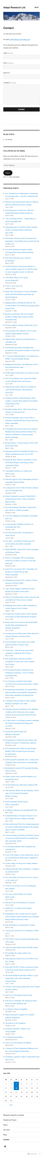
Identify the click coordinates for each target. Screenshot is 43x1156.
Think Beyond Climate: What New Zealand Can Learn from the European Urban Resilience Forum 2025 (20, 389)
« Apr (10, 1105)
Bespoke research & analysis (13, 1115)
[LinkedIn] (5, 1146)
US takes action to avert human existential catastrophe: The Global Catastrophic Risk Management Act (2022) (22, 723)
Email (8, 63)
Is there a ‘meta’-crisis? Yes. (14, 286)
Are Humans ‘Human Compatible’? (16, 1009)
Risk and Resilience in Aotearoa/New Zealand (20, 925)
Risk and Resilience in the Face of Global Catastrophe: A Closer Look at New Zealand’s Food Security (20, 661)
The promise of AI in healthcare (15, 1023)
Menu (37, 7)
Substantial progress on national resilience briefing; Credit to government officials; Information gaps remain (21, 230)
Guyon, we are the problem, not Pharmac (18, 1043)
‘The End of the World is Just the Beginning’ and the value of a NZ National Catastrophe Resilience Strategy (22, 793)
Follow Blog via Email (14, 151)
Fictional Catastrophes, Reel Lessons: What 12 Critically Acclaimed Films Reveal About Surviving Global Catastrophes (21, 420)
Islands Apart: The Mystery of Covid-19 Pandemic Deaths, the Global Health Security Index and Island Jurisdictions (21, 294)
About (5, 1125)
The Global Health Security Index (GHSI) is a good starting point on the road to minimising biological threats (21, 978)
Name (8, 53)
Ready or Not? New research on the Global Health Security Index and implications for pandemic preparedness (21, 625)
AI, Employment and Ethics (14, 1037)
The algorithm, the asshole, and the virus (18, 953)
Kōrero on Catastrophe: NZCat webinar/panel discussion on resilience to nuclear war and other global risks (20, 560)
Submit (21, 109)
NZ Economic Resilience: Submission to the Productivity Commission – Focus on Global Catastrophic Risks (19, 673)
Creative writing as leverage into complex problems (21, 863)
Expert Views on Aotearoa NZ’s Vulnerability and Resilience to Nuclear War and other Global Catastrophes (21, 572)
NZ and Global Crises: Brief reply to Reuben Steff (21, 785)
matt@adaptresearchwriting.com (20, 39)
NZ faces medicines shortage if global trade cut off (21, 325)
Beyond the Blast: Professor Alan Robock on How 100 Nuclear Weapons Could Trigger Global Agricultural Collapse (21, 462)
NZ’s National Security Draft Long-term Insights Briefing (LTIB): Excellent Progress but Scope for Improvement (20, 751)
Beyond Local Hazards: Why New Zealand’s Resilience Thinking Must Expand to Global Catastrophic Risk (19, 317)
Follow (8, 173)
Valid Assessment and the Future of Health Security (21, 947)
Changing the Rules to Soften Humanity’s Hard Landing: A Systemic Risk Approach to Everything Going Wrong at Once (21, 401)
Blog (5, 1134)
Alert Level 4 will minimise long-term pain (18, 995)
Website (6, 73)
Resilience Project (9, 1120)
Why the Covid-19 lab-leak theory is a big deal (20, 902)
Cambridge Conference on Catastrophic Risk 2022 (21, 810)
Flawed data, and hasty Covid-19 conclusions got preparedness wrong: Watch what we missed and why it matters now (22, 241)
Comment (9, 83)
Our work (6, 1130)
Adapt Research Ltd (14, 7)
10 (16, 1088)
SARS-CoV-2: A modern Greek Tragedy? (18, 908)
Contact (6, 1139)
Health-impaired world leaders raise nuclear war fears (22, 373)
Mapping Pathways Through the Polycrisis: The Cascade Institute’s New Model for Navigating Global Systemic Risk (22, 305)
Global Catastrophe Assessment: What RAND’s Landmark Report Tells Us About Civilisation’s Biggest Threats (20, 499)
